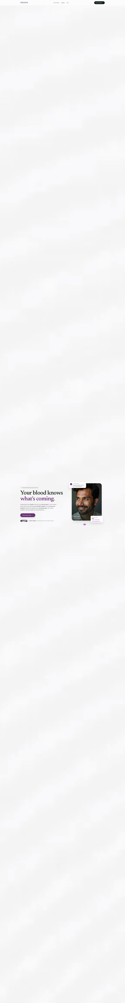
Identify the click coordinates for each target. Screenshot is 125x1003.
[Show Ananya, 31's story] (82, 524)
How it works (56, 2)
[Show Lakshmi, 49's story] (89, 524)
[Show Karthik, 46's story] (86, 524)
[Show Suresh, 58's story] (91, 524)
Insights (63, 2)
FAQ (67, 2)
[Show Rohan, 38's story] (84, 524)
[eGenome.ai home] (24, 3)
